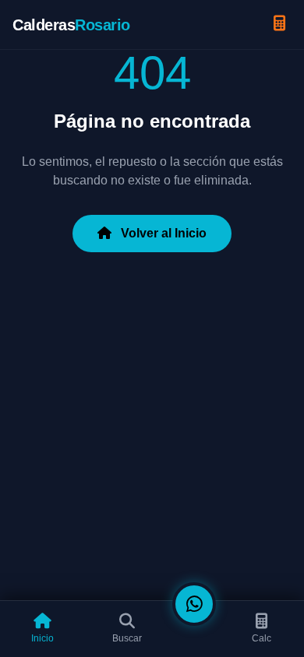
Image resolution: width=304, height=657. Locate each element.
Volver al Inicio (162, 233)
